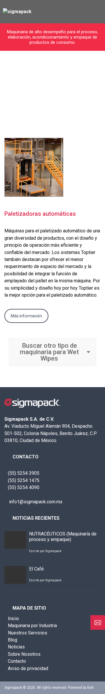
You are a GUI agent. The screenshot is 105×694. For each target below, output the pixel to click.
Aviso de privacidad (28, 668)
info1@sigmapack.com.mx (35, 502)
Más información (26, 316)
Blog (12, 640)
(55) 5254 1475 (23, 480)
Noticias (16, 647)
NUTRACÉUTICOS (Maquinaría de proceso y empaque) (63, 536)
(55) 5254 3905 (23, 473)
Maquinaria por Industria (32, 625)
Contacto (17, 661)
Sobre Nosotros (24, 654)
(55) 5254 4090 (23, 487)
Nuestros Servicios (27, 633)
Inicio (13, 618)
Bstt (90, 688)
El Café (36, 569)
